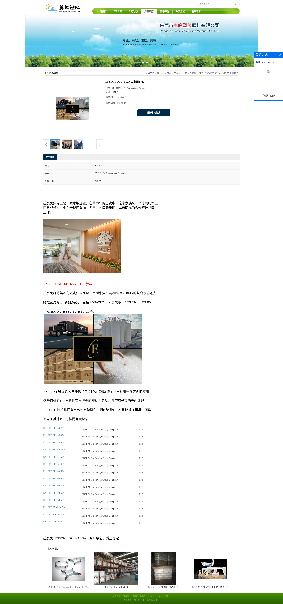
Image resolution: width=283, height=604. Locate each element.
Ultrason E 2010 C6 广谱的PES (163, 587)
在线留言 (196, 11)
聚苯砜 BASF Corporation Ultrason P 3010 (68, 587)
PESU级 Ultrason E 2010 (116, 587)
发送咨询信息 (153, 112)
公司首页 (101, 11)
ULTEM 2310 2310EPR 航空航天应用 (210, 587)
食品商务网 (152, 600)
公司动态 (133, 11)
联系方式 (180, 11)
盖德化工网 (139, 600)
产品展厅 (149, 11)
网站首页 (166, 73)
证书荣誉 (164, 11)
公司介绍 (117, 11)
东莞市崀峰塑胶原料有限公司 (125, 596)
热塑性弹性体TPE (194, 73)
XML (167, 596)
